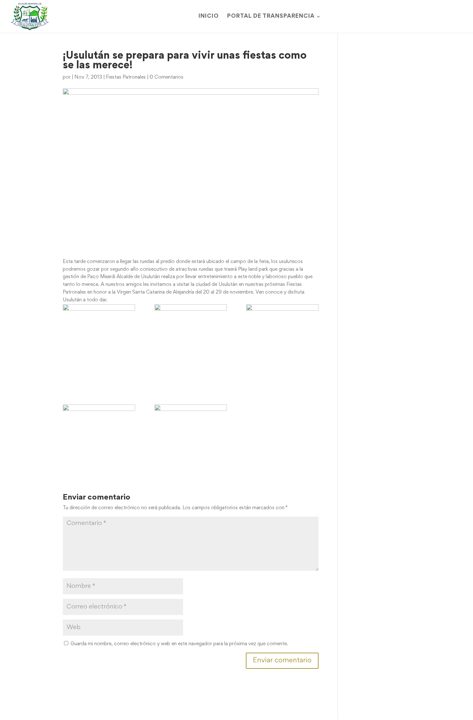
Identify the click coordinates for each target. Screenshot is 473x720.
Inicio (209, 16)
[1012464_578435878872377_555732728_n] (190, 344)
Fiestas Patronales (126, 77)
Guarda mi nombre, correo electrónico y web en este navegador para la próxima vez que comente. (179, 644)
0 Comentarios (166, 77)
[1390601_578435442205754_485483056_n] (282, 324)
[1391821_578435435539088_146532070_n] (99, 424)
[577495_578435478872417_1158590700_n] (99, 324)
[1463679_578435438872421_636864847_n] (190, 424)
